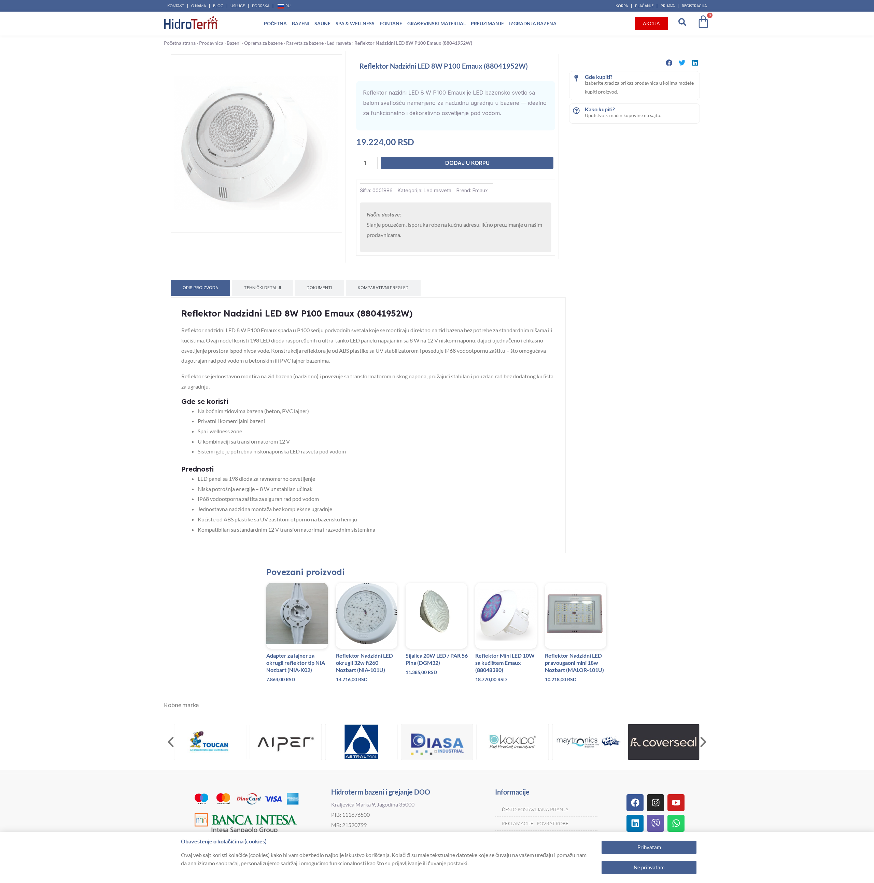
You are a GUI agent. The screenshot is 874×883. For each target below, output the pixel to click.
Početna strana (180, 43)
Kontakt (175, 5)
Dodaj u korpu (467, 162)
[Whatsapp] (676, 823)
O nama (198, 5)
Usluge (237, 5)
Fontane (391, 23)
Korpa (622, 5)
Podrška (260, 5)
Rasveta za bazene (305, 43)
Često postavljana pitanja (535, 809)
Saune (322, 23)
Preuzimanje (487, 23)
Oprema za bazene (263, 43)
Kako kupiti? (600, 109)
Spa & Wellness (355, 23)
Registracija (694, 5)
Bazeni (300, 23)
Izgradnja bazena (532, 23)
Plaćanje (644, 5)
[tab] (200, 288)
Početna (275, 23)
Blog (218, 5)
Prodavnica (211, 43)
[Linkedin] (635, 823)
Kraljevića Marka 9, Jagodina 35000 (372, 804)
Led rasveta (339, 43)
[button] (669, 63)
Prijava (668, 5)
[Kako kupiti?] (576, 110)
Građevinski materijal (436, 23)
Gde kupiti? (598, 76)
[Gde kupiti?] (576, 78)
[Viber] (655, 823)
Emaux (480, 190)
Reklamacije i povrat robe (535, 823)
